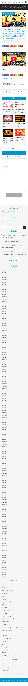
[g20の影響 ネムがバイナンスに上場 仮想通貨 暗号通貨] (20, 132)
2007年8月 (4, 574)
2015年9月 (4, 391)
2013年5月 (4, 458)
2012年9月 (4, 478)
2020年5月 (4, 272)
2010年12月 (4, 526)
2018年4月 (4, 316)
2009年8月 (4, 553)
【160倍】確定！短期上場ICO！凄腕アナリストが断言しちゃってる (20, 111)
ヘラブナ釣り (5, 644)
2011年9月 (4, 507)
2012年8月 (4, 480)
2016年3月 (4, 376)
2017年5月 (4, 342)
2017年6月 (4, 340)
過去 (15, 84)
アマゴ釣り (4, 652)
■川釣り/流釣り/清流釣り (8, 13)
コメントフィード (5, 668)
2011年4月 (4, 519)
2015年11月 (4, 386)
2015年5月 (4, 400)
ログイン (3, 663)
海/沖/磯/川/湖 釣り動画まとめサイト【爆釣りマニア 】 (14, 4)
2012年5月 (4, 487)
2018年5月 (4, 313)
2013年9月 (4, 449)
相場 (18, 83)
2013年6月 (4, 456)
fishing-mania (9, 78)
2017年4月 (4, 345)
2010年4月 (4, 543)
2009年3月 (4, 565)
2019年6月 (4, 289)
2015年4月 (4, 403)
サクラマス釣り (5, 633)
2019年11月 (4, 279)
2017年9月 (4, 333)
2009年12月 (4, 545)
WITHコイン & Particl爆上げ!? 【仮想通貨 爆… (8, 110)
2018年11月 (4, 299)
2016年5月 (4, 371)
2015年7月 (4, 395)
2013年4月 (4, 461)
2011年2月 (4, 523)
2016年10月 (4, 359)
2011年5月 (4, 516)
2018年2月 (4, 320)
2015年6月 (4, 398)
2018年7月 (4, 308)
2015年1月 (4, 410)
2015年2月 (4, 407)
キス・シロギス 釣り (7, 638)
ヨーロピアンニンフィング (14, 40)
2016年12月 (4, 354)
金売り (18, 84)
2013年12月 (4, 441)
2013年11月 (4, 444)
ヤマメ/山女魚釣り (6, 621)
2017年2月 (4, 349)
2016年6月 (4, 369)
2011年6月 (4, 514)
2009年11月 (4, 548)
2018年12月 (4, 296)
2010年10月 (4, 531)
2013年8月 (4, 451)
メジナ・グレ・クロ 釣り (8, 619)
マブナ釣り (4, 641)
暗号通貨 (5, 83)
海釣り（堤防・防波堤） (8, 602)
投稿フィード (4, 665)
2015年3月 (4, 405)
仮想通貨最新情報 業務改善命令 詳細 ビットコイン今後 (20, 125)
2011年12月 (4, 499)
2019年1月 (4, 294)
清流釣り (4, 604)
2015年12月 (4, 383)
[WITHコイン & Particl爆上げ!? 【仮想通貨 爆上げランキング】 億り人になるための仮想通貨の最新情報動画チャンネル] (8, 104)
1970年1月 (4, 577)
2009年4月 (4, 562)
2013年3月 (4, 463)
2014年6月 (4, 427)
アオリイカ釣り (5, 610)
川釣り (3, 587)
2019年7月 (4, 287)
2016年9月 (4, 362)
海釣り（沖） (5, 585)
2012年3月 (4, 492)
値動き (12, 84)
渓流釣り (4, 599)
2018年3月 (4, 318)
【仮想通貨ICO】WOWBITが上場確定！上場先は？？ (8, 125)
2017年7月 (4, 337)
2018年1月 (4, 323)
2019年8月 (4, 284)
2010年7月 (4, 538)
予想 (21, 83)
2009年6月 (4, 557)
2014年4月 (4, 432)
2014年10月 (4, 417)
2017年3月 (4, 347)
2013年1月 (4, 468)
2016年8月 (4, 364)
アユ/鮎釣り (4, 607)
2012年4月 (4, 490)
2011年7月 (4, 511)
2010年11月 (4, 528)
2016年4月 (4, 374)
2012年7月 (4, 482)
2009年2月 (4, 567)
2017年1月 (4, 352)
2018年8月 (4, 306)
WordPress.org (5, 670)
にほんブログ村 (5, 212)
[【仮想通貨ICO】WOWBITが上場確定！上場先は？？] (8, 118)
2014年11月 (4, 415)
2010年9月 (4, 533)
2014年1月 (4, 439)
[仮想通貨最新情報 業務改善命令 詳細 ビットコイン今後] (20, 118)
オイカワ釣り (5, 650)
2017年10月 (4, 330)
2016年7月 (4, 366)
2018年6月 (4, 311)
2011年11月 (4, 502)
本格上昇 (22, 84)
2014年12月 (4, 412)
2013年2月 (4, 466)
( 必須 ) (5, 166)
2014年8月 (4, 422)
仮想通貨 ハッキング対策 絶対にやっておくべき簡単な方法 (8, 140)
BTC (10, 84)
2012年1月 (4, 497)
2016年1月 (4, 381)
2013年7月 (4, 453)
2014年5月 (4, 429)
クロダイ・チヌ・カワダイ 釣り (9, 616)
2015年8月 (4, 393)
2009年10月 (4, 550)
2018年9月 (4, 304)
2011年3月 (4, 521)
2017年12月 (4, 325)
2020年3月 (4, 277)
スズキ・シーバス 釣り (7, 630)
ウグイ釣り (4, 647)
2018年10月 (4, 301)
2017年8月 (4, 335)
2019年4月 (4, 291)
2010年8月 (4, 536)
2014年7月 (4, 424)
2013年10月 (4, 446)
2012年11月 (4, 473)
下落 (7, 84)
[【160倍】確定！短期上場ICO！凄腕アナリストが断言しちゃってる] (20, 104)
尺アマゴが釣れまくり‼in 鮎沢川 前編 (10, 241)
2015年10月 (4, 388)
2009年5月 (4, 560)
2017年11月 (4, 328)
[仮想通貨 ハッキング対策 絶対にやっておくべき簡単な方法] (8, 133)
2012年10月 (4, 475)
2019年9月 (4, 282)
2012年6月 (4, 485)
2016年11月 (4, 357)
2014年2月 (4, 437)
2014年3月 (4, 434)
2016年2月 (4, 378)
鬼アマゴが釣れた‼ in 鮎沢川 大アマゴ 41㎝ (11, 251)
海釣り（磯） (5, 593)
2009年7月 (4, 555)
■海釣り (3, 596)
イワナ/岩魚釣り (5, 613)
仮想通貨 (9, 83)
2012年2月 (4, 494)
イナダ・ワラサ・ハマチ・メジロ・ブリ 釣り (13, 627)
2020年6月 (4, 270)
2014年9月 (4, 420)
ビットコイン (14, 83)
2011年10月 (4, 504)
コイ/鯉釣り (4, 635)
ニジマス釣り (5, 624)
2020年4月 (4, 275)
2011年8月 (4, 509)
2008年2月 (4, 572)
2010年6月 (4, 540)
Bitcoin (4, 84)
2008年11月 (4, 569)
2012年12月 (4, 470)
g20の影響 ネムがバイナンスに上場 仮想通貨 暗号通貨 (20, 139)
